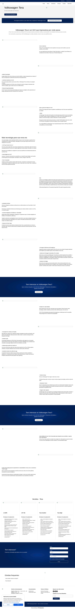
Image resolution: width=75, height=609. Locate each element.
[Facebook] (53, 591)
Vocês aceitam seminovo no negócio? (11, 578)
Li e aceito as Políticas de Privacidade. (58, 559)
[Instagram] (55, 591)
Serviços (59, 3)
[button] (24, 578)
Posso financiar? (8, 580)
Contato (64, 3)
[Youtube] (57, 591)
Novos (48, 3)
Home (44, 3)
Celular (51, 554)
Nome (51, 546)
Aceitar (18, 604)
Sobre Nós (69, 3)
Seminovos (53, 3)
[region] (13, 601)
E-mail (51, 550)
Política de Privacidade (15, 602)
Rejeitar (8, 604)
